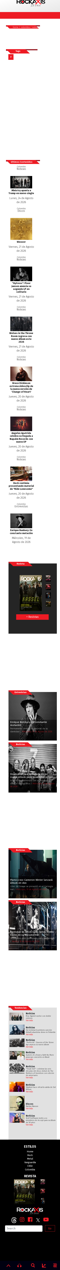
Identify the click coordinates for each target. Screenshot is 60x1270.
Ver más (29, 1020)
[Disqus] (23, 109)
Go (49, 1228)
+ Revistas (32, 616)
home (15, 27)
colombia (25, 27)
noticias (36, 27)
